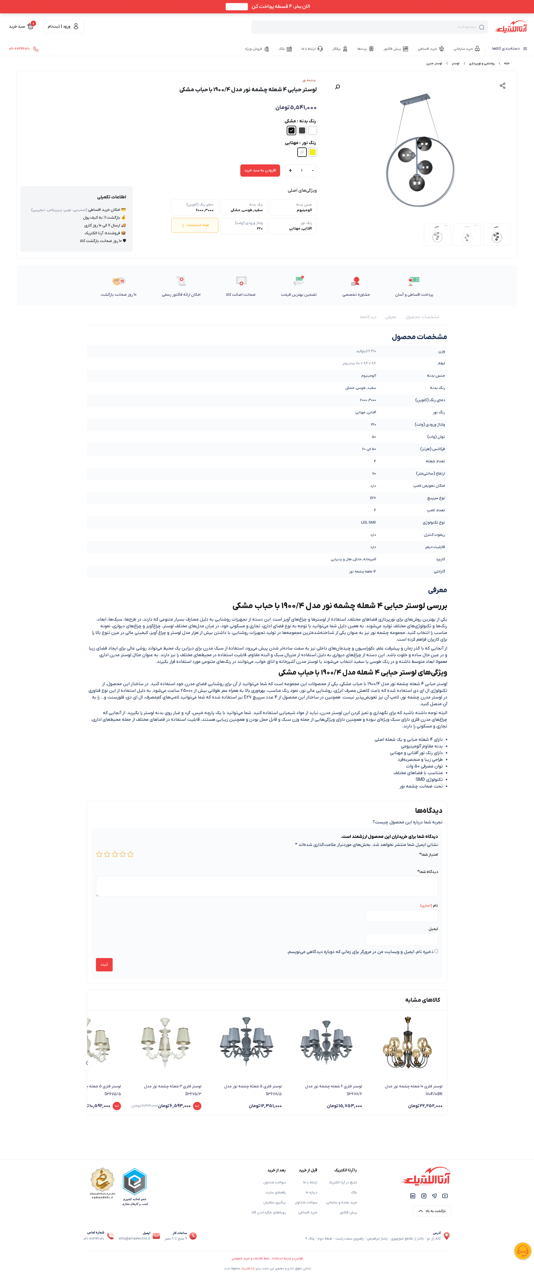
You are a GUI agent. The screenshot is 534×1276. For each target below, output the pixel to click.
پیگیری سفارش (274, 1202)
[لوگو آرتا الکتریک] (511, 26)
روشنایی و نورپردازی (482, 63)
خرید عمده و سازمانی (341, 1202)
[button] (337, 87)
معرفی (390, 317)
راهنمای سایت (276, 1192)
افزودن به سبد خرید (260, 170)
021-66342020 (93, 1239)
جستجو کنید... (466, 27)
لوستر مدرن (434, 63)
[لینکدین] (412, 1195)
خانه (507, 63)
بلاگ (354, 1192)
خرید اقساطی (307, 1212)
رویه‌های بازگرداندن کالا (269, 1212)
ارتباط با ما (310, 1182)
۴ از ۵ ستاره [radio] (107, 854)
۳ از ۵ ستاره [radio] (115, 854)
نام (435, 905)
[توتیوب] (445, 1195)
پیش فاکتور (348, 1212)
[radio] (312, 130)
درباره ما (311, 1192)
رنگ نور (309, 143)
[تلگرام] (434, 1195)
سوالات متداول (306, 1202)
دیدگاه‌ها (368, 317)
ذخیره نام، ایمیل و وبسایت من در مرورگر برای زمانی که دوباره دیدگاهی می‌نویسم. (360, 952)
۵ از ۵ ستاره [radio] (99, 854)
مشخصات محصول (422, 317)
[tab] (422, 317)
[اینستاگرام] (424, 1195)
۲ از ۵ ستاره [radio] (122, 854)
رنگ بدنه (307, 121)
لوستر (455, 63)
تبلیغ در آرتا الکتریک (343, 1182)
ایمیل (433, 929)
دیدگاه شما (427, 872)
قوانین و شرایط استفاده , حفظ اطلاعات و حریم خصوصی (267, 1258)
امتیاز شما (428, 854)
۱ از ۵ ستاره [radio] (130, 854)
